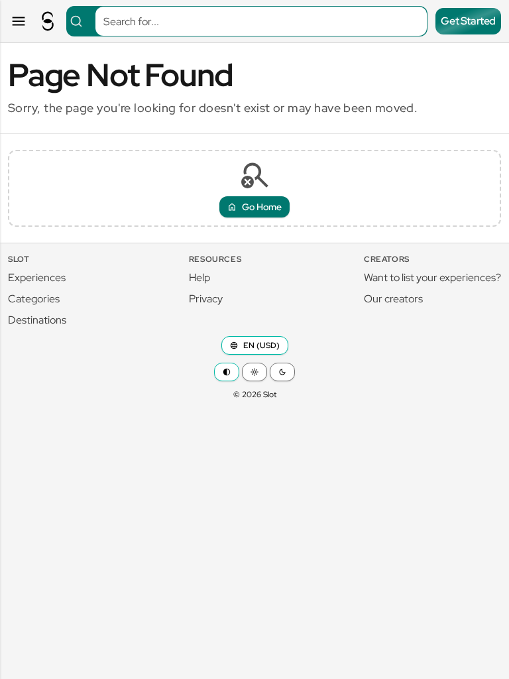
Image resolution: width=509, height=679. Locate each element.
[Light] (254, 372)
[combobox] (246, 21)
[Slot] (47, 21)
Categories (34, 299)
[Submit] (81, 21)
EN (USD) (261, 345)
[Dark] (282, 372)
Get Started (468, 21)
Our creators (393, 299)
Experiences (37, 277)
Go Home (262, 207)
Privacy (206, 299)
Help (199, 277)
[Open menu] (18, 21)
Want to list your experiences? (432, 277)
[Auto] (226, 372)
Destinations (37, 320)
